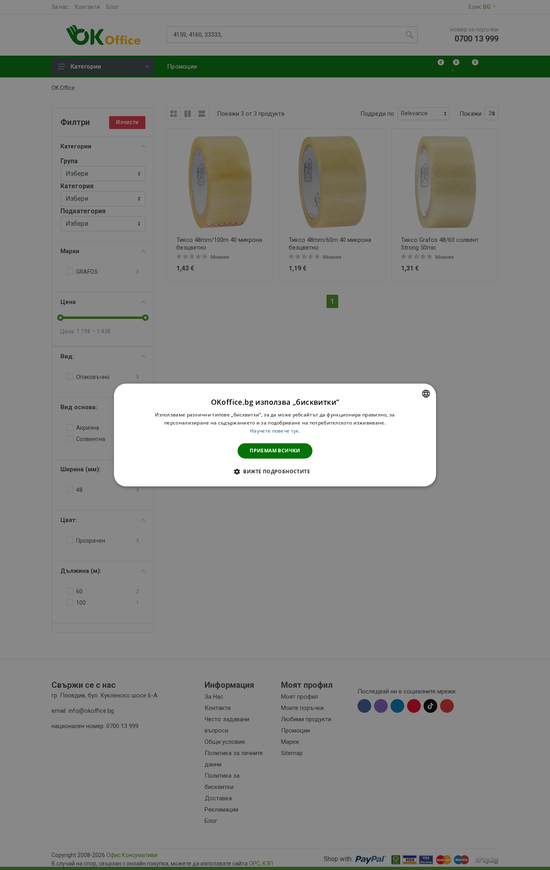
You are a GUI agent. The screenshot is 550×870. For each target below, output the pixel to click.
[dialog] (275, 434)
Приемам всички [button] (275, 450)
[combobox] (426, 393)
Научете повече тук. (275, 430)
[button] (275, 472)
